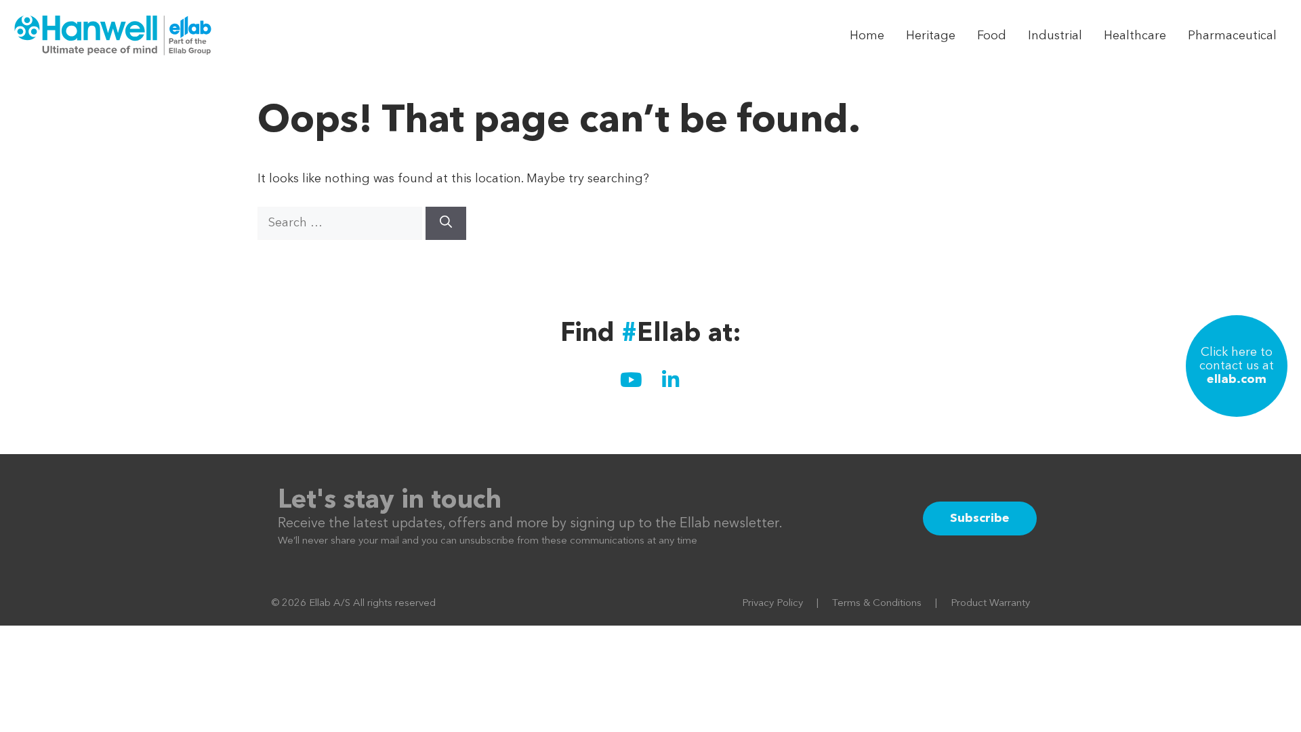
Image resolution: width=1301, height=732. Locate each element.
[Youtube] (630, 380)
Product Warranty (990, 603)
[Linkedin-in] (670, 380)
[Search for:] (341, 223)
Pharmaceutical (1232, 36)
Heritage (930, 36)
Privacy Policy (772, 603)
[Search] (446, 223)
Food (991, 36)
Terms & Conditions (877, 603)
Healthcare (1135, 36)
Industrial (1055, 36)
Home (867, 36)
